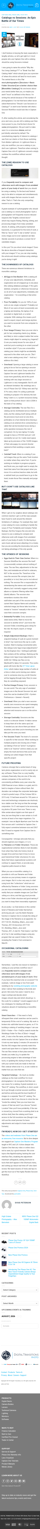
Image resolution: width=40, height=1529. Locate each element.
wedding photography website (25, 986)
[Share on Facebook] (16, 1182)
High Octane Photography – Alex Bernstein (9, 1219)
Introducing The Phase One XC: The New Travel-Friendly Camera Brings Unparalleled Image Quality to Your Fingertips (22, 1272)
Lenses (5, 1407)
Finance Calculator (9, 1431)
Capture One (6, 15)
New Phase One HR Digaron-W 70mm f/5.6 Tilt (23, 1263)
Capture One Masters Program (26, 1142)
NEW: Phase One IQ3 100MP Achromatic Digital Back (30, 1219)
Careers (16, 1375)
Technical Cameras (9, 1410)
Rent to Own (6, 1434)
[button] (4, 5)
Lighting (5, 1413)
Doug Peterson (24, 27)
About (10, 1375)
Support (23, 1375)
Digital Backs (7, 1401)
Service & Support (9, 1452)
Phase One (16, 15)
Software (5, 1419)
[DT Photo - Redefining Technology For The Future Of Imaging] (20, 5)
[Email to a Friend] (24, 1182)
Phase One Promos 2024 (18, 1248)
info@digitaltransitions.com (30, 1519)
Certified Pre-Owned (10, 1437)
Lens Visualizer (8, 1458)
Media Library (7, 1467)
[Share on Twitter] (20, 1182)
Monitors (5, 1416)
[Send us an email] (16, 1481)
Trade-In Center (8, 1440)
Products (11, 1372)
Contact (4, 1372)
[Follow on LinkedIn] (20, 1481)
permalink (17, 1194)
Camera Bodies (8, 1404)
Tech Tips (23, 15)
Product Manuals (8, 1464)
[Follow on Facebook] (4, 1481)
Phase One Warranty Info (11, 1455)
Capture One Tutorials (10, 1461)
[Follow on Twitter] (12, 1481)
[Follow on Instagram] (8, 1481)
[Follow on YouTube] (24, 1481)
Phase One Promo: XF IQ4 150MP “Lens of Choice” (21, 1241)
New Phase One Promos (18, 1255)
